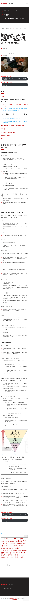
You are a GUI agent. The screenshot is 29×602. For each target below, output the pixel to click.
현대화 (21, 557)
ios (8, 541)
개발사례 (4, 546)
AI (11, 539)
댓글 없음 (5, 55)
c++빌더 (20, 539)
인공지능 (4, 555)
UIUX (5, 543)
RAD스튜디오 (21, 541)
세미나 (8, 552)
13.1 (9, 539)
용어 (2, 138)
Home (2, 28)
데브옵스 (21, 546)
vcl (15, 543)
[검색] (26, 536)
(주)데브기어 (13, 598)
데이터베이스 (10, 548)
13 (4, 539)
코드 (26, 555)
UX (8, 543)
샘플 (3, 553)
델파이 (18, 548)
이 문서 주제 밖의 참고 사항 (8, 132)
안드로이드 (15, 553)
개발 (25, 543)
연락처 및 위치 (8, 588)
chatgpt (25, 539)
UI (2, 543)
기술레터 (10, 545)
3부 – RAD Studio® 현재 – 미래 (12, 125)
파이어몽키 (14, 557)
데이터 (3, 548)
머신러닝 (15, 550)
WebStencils (19, 543)
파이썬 (8, 557)
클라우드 (3, 557)
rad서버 (12, 541)
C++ (14, 538)
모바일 (19, 550)
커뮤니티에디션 (21, 555)
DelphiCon (4, 541)
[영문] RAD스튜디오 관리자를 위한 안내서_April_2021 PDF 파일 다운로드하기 (15, 84)
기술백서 (15, 546)
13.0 (7, 539)
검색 (2, 533)
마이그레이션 (5, 550)
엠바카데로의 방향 (5, 135)
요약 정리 (3, 129)
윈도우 (23, 553)
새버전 (24, 550)
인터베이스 (10, 555)
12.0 (2, 539)
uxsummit (12, 543)
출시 (16, 555)
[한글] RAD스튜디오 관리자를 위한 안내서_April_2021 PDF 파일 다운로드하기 (15, 79)
